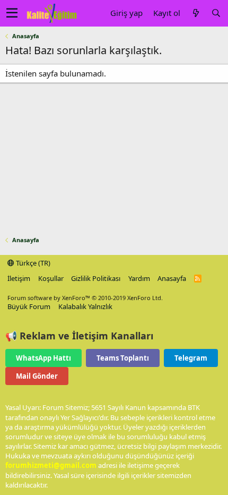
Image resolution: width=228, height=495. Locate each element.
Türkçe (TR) (32, 263)
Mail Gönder (37, 376)
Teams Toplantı (123, 358)
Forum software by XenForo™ (85, 298)
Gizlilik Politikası (95, 278)
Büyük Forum (28, 306)
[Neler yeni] (196, 13)
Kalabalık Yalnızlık (85, 306)
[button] (12, 13)
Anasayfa (171, 278)
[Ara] (216, 13)
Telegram (190, 358)
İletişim (18, 278)
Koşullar (51, 278)
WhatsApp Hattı (43, 358)
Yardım (139, 278)
